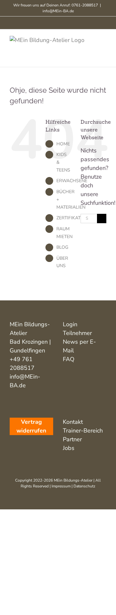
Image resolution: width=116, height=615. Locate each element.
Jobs (68, 448)
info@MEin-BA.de (58, 11)
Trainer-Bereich (83, 430)
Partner (72, 439)
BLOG (62, 247)
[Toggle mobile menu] (103, 39)
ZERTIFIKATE (69, 218)
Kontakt (73, 422)
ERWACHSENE (71, 181)
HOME (63, 144)
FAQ (68, 359)
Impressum (61, 486)
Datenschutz (84, 486)
